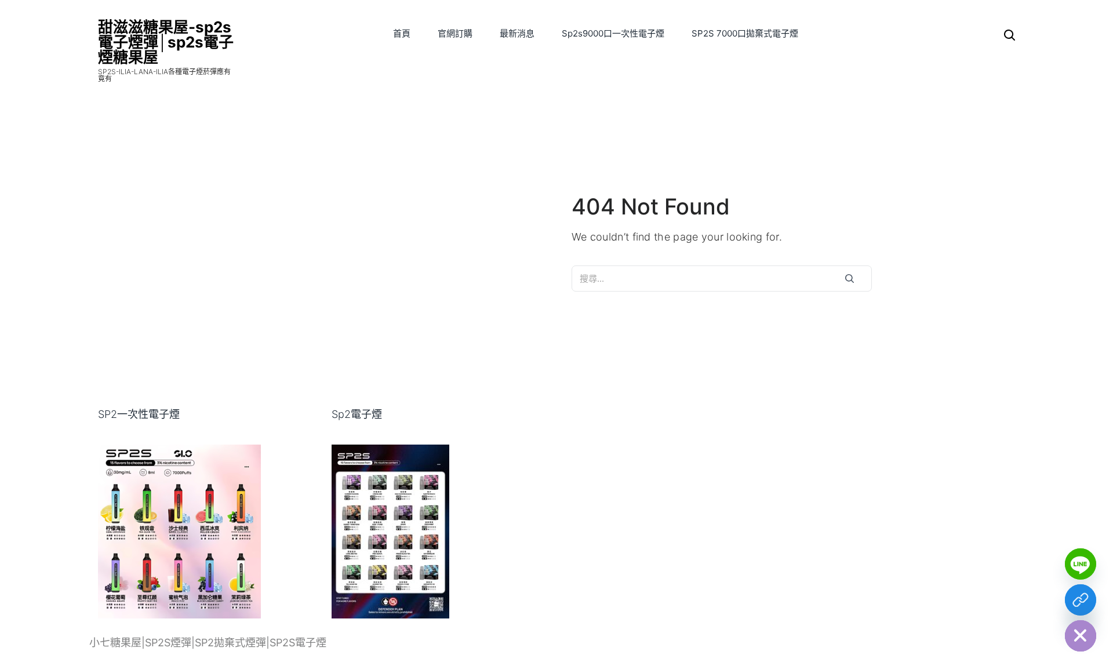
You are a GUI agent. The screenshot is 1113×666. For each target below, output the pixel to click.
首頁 (401, 33)
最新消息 (517, 33)
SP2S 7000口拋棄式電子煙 (745, 33)
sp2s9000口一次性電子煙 (613, 33)
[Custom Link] (1080, 600)
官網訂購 (455, 33)
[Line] (1080, 564)
